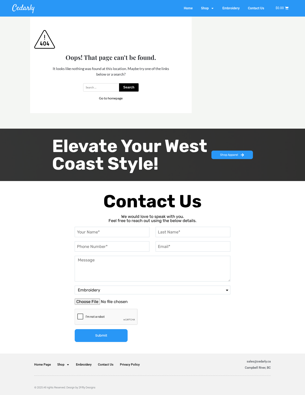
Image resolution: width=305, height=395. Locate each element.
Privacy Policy (130, 364)
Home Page (42, 364)
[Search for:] (101, 87)
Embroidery (231, 8)
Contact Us (256, 8)
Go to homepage (111, 98)
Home (188, 8)
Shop (205, 8)
